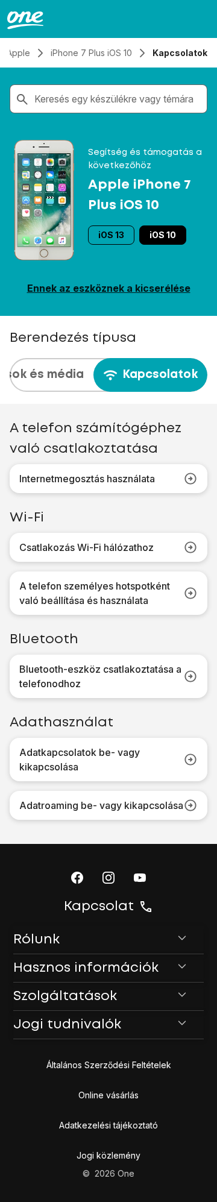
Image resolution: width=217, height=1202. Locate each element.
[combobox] (118, 99)
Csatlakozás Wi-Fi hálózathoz (86, 547)
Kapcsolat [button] (99, 907)
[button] (77, 878)
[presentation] (108, 375)
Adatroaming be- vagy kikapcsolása (101, 805)
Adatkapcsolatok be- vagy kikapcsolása (79, 759)
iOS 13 (111, 235)
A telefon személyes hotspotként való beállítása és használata (94, 593)
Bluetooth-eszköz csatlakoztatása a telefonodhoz (100, 676)
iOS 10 (162, 235)
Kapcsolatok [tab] (160, 375)
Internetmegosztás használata (87, 479)
